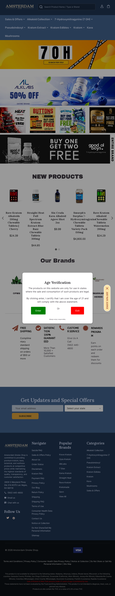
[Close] (107, 288)
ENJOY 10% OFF (107, 300)
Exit (77, 310)
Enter (38, 310)
